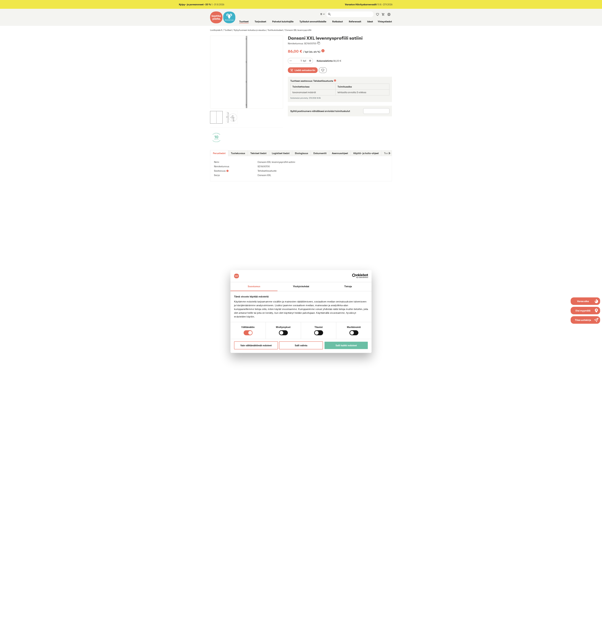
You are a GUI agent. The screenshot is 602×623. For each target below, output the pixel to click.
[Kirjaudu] (389, 14)
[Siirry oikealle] (389, 153)
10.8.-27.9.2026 (369, 4)
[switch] (283, 332)
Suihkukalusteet (275, 30)
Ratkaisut (337, 21)
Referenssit (355, 21)
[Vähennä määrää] (291, 61)
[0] (383, 14)
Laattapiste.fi (216, 30)
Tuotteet (244, 21)
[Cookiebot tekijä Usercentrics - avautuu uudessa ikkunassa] (354, 276)
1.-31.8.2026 (201, 4)
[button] (585, 320)
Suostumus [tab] (254, 286)
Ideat (370, 21)
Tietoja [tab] (348, 286)
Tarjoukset (260, 21)
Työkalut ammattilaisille (312, 21)
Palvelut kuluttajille (282, 21)
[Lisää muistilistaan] (323, 70)
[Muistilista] (377, 14)
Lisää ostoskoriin (305, 70)
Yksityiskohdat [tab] (301, 286)
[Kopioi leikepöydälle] (318, 43)
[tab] (219, 153)
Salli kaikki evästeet (346, 345)
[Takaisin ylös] (597, 618)
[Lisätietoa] (323, 51)
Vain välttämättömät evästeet (256, 345)
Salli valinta (301, 345)
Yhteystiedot (385, 21)
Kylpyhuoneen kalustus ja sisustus (250, 30)
